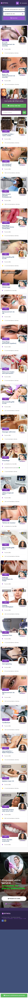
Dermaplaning (7, 664)
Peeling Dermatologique (7, 606)
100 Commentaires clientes (12, 173)
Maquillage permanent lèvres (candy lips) (8, 227)
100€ (6, 131)
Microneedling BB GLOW (8, 257)
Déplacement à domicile (11, 467)
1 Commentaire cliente (10, 439)
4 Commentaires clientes (11, 642)
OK (24, 112)
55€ (5, 457)
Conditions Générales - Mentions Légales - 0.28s (14, 918)
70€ (5, 191)
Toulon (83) (7, 49)
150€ (6, 339)
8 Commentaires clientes (11, 671)
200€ (6, 490)
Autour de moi (14, 106)
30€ (5, 40)
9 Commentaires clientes (11, 235)
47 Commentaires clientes (11, 142)
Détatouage (6, 287)
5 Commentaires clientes (11, 350)
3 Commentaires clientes (11, 53)
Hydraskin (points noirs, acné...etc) (8, 810)
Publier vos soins (14, 898)
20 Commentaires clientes (11, 701)
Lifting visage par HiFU (8, 493)
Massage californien (9, 432)
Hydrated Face (7, 635)
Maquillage (6, 460)
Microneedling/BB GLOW (8, 402)
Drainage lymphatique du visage (7, 579)
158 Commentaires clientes (12, 204)
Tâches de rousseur (8, 523)
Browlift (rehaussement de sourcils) (8, 44)
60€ (5, 602)
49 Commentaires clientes (11, 729)
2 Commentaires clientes (11, 265)
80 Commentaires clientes (11, 818)
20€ (5, 836)
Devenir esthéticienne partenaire (15, 995)
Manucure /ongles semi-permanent (8, 372)
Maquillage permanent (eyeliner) (9, 342)
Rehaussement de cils (8, 312)
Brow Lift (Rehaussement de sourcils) (8, 76)
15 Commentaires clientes (11, 759)
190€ (6, 161)
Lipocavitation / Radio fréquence (7, 751)
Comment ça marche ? (15, 904)
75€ (5, 399)
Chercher (14, 18)
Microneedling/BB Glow (8, 548)
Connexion (24, 3)
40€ (5, 71)
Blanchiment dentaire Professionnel (6, 195)
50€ (5, 369)
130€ (6, 520)
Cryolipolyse (6, 722)
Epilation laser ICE (8, 781)
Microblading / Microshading (7, 164)
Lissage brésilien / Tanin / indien (8, 134)
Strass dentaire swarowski (7, 840)
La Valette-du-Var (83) (10, 290)
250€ (6, 222)
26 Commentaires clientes (11, 501)
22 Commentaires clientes (11, 410)
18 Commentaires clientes (11, 84)
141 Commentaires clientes (11, 556)
